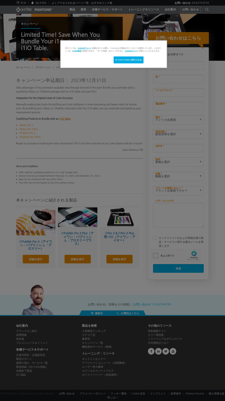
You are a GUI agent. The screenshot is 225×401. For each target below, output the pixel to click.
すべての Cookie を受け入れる (128, 60)
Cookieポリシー (84, 48)
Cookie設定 (76, 51)
